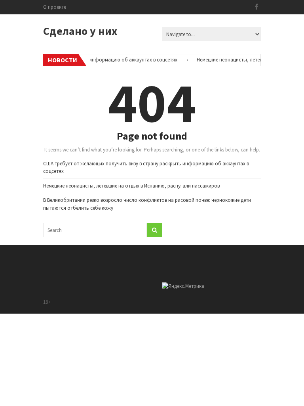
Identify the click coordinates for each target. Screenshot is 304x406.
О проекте (54, 7)
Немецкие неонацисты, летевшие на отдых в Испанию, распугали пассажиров (131, 185)
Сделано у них (80, 31)
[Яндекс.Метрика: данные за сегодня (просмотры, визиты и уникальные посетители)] (183, 286)
